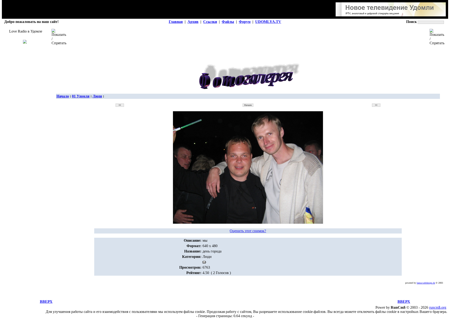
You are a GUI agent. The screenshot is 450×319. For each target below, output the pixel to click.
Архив (193, 22)
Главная (176, 22)
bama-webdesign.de (426, 283)
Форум (245, 22)
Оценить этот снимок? (248, 231)
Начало (62, 96)
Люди (97, 96)
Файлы (228, 22)
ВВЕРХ (46, 302)
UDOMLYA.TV (268, 22)
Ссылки (210, 22)
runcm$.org (437, 307)
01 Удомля (81, 96)
